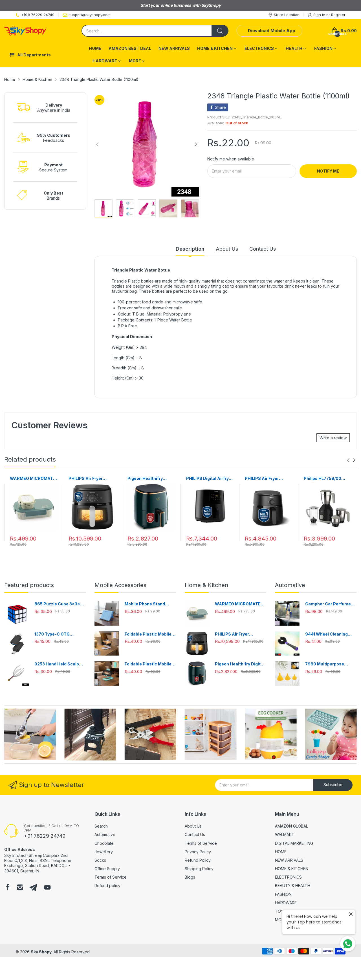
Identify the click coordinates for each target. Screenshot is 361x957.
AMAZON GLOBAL (291, 826)
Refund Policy (198, 860)
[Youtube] (47, 888)
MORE (280, 919)
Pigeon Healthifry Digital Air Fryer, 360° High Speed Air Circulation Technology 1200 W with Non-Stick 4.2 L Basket (151, 478)
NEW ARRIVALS (289, 860)
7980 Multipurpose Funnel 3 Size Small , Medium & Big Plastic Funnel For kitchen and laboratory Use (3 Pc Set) (330, 664)
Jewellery (103, 851)
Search (101, 826)
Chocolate (104, 843)
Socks (100, 860)
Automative (290, 585)
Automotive (104, 834)
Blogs (190, 877)
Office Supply (107, 868)
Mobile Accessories (120, 585)
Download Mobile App (271, 30)
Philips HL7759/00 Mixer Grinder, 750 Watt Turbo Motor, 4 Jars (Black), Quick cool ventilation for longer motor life (324, 478)
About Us (193, 826)
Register (338, 14)
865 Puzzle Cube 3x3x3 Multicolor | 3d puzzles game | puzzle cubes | (58, 604)
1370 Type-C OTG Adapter (52, 634)
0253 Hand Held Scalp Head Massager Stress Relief (57, 664)
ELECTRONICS (288, 877)
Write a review (333, 437)
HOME (281, 851)
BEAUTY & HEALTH (292, 885)
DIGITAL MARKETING (294, 843)
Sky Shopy (41, 951)
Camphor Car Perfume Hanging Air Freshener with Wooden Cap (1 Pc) (328, 604)
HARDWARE (286, 902)
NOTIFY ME (328, 171)
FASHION (283, 894)
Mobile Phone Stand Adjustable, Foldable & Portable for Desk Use (147, 604)
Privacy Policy (198, 851)
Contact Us (195, 834)
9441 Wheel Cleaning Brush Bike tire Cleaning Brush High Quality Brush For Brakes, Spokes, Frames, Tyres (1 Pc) (330, 634)
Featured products (29, 585)
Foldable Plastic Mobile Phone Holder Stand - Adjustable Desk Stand (148, 634)
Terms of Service (110, 877)
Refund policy (107, 885)
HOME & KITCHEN (291, 868)
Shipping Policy (199, 868)
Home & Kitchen (206, 585)
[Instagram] (20, 888)
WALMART (284, 834)
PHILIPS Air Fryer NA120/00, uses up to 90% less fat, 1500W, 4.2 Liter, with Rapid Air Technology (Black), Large (268, 478)
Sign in (319, 14)
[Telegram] (33, 888)
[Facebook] (7, 888)
